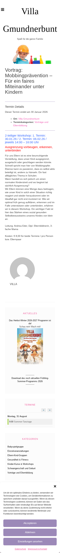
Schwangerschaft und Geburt (22, 468)
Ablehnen (30, 532)
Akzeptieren (30, 523)
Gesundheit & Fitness (18, 459)
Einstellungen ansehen (30, 541)
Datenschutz (20, 549)
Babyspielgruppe (16, 446)
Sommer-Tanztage (20, 421)
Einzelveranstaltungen (18, 451)
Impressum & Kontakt (37, 549)
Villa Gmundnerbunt (28, 118)
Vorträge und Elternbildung (20, 472)
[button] (55, 486)
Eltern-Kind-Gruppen (17, 455)
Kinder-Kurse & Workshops (21, 464)
